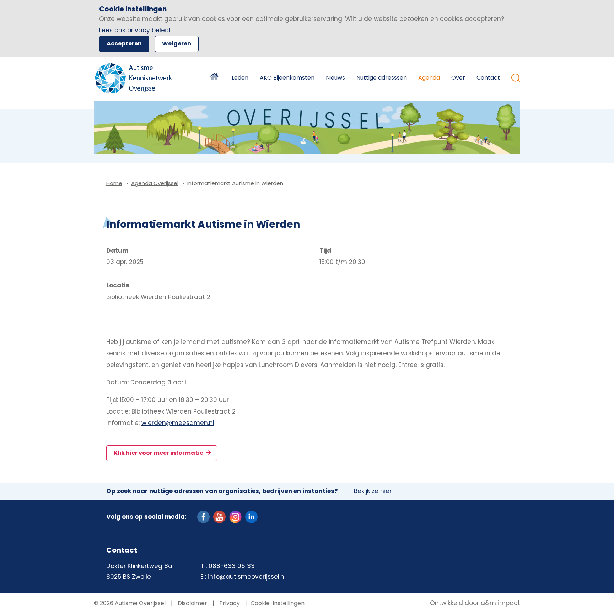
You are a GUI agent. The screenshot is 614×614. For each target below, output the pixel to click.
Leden (240, 78)
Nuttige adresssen (381, 78)
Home (215, 78)
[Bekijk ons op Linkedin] (251, 516)
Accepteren (124, 43)
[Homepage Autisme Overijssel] (134, 78)
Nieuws (335, 78)
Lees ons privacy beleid (135, 30)
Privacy (229, 603)
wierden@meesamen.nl (177, 423)
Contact (488, 78)
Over (458, 78)
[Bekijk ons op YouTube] (219, 516)
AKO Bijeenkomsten (287, 78)
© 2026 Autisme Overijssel (130, 603)
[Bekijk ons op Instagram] (235, 516)
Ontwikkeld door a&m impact (475, 603)
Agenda (429, 78)
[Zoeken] (515, 78)
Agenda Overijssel (154, 183)
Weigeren (176, 43)
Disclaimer (191, 603)
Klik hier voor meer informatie (159, 453)
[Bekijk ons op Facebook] (203, 516)
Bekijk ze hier (373, 491)
